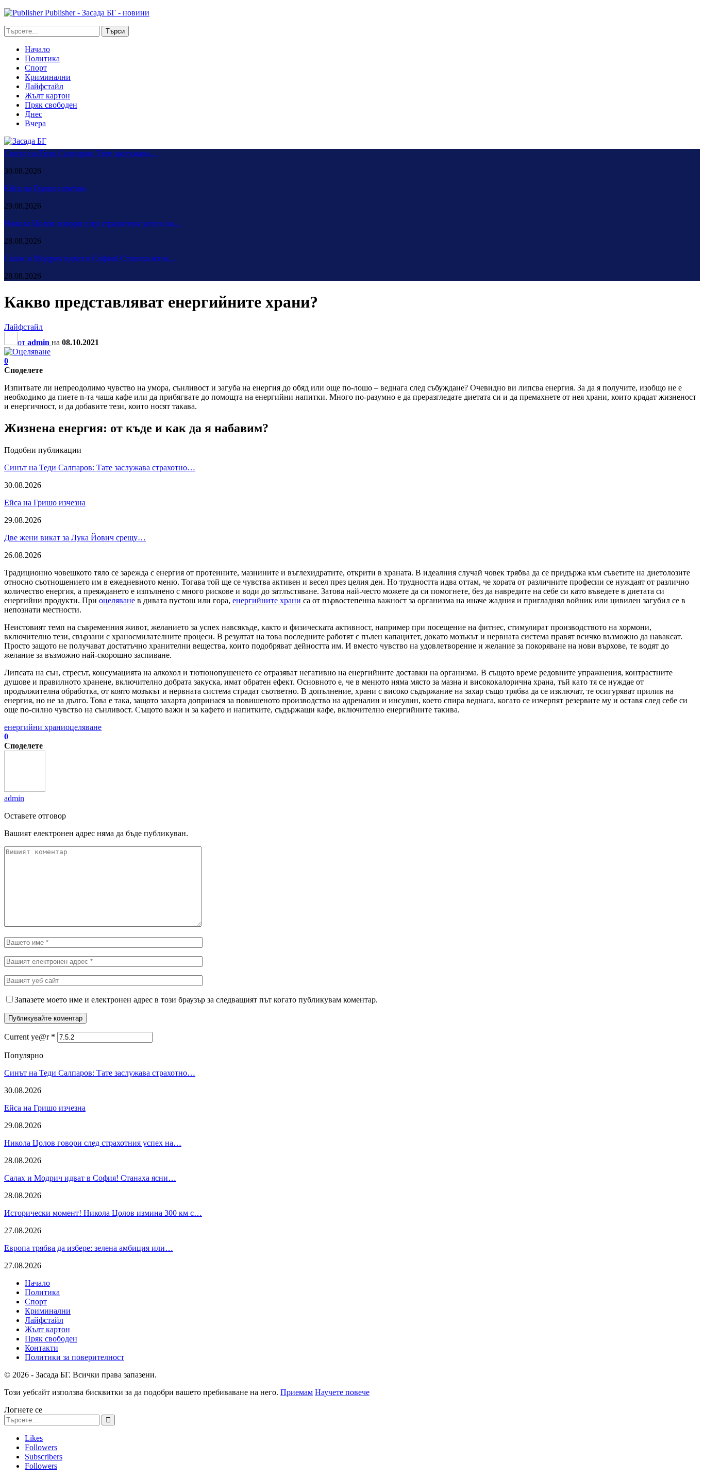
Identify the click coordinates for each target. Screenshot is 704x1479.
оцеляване (117, 600)
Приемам (296, 1392)
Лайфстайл (44, 86)
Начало (37, 49)
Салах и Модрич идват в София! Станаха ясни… (90, 258)
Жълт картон (47, 95)
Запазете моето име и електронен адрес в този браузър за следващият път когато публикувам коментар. (196, 999)
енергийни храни (34, 727)
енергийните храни (266, 600)
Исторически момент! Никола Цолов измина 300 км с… (103, 1213)
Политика (42, 58)
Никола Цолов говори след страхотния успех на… (92, 223)
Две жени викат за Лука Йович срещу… (75, 537)
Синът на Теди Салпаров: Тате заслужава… (81, 153)
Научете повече (342, 1392)
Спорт (36, 67)
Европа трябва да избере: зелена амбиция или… (88, 1248)
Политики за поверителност (74, 1357)
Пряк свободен (51, 104)
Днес (33, 114)
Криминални (48, 77)
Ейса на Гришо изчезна (45, 188)
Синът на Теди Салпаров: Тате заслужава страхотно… (99, 467)
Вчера (35, 123)
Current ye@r (29, 1036)
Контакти (41, 1348)
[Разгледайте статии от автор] (24, 789)
